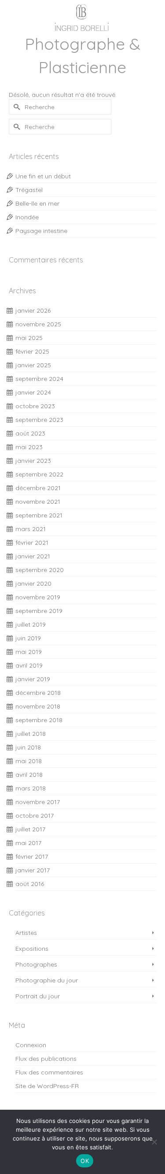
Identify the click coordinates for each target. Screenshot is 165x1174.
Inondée (27, 217)
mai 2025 (29, 338)
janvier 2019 (32, 679)
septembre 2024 (39, 379)
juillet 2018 (30, 734)
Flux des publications (46, 1059)
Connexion (30, 1045)
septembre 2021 (38, 515)
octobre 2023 (35, 406)
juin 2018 (28, 747)
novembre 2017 (37, 802)
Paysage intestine (41, 231)
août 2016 (29, 884)
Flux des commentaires (49, 1072)
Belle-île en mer (37, 203)
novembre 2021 (37, 502)
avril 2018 (29, 775)
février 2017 (31, 856)
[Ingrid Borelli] (82, 16)
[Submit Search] (15, 106)
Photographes (36, 964)
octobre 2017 (34, 816)
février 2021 (31, 542)
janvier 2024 (33, 392)
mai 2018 (28, 761)
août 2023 (30, 433)
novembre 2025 (38, 324)
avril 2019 (29, 665)
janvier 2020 (33, 583)
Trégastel (29, 190)
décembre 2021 (38, 488)
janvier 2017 (32, 870)
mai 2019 (28, 652)
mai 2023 (29, 447)
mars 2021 (30, 529)
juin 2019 (28, 638)
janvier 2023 (33, 461)
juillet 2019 (30, 624)
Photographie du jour (46, 980)
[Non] (154, 1141)
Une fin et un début (43, 176)
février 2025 (32, 351)
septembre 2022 (39, 474)
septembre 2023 (39, 420)
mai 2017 (28, 843)
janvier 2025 (33, 365)
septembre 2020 (39, 570)
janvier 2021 (32, 556)
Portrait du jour (37, 996)
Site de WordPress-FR (47, 1086)
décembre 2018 (38, 693)
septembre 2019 (38, 611)
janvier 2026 (33, 310)
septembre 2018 (38, 720)
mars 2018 (30, 788)
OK (85, 1160)
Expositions (31, 948)
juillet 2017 (30, 829)
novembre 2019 (37, 597)
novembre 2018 (37, 706)
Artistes (26, 933)
